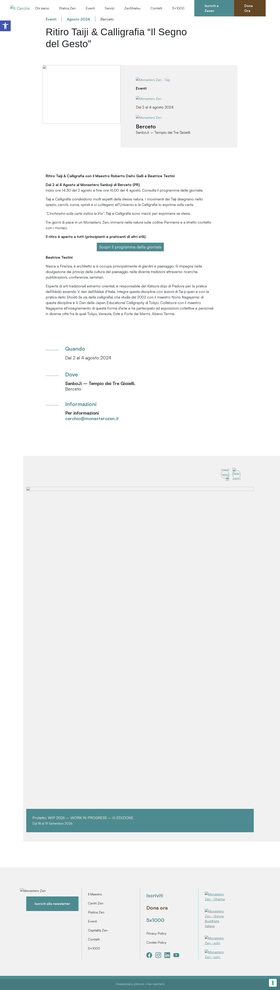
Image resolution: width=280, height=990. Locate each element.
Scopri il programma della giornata (130, 246)
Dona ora (157, 908)
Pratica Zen (96, 912)
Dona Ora (248, 8)
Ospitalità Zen (98, 930)
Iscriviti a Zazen (212, 8)
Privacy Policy (156, 933)
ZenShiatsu (132, 8)
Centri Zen (95, 903)
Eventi (92, 921)
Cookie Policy (156, 942)
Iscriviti (154, 895)
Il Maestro (95, 894)
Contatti (156, 8)
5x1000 (155, 920)
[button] (5, 26)
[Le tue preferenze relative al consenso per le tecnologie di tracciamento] (273, 983)
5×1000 (94, 948)
